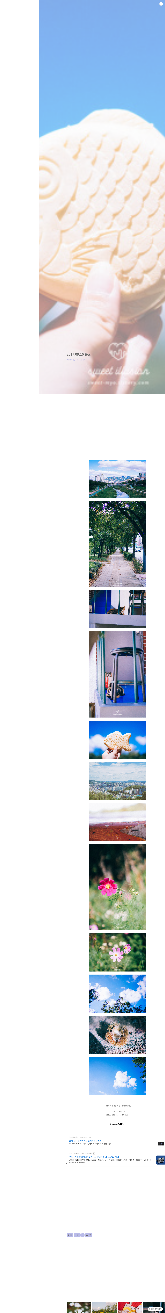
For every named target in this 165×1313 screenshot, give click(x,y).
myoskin (66, 1236)
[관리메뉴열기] (161, 4)
